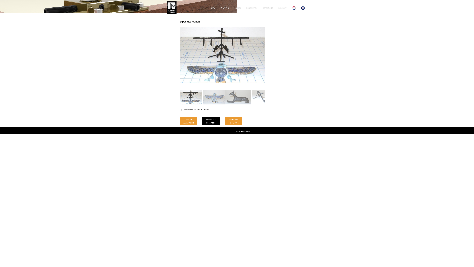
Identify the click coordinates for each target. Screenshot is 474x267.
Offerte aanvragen (188, 121)
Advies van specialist (211, 121)
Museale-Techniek (243, 131)
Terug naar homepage (233, 121)
